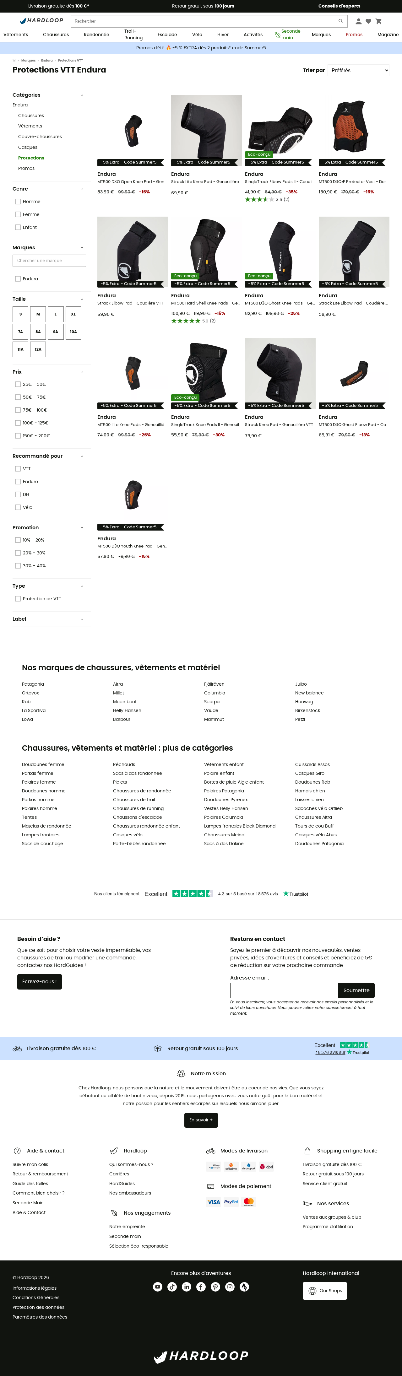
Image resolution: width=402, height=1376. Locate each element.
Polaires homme (39, 809)
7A (20, 332)
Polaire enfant (219, 773)
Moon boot (125, 702)
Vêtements (15, 35)
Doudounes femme (43, 765)
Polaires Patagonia (224, 791)
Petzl (300, 719)
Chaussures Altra (313, 817)
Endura (47, 60)
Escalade (167, 35)
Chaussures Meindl (224, 835)
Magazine (388, 35)
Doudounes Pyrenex (226, 800)
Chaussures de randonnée (142, 791)
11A (21, 349)
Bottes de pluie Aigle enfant (234, 782)
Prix (17, 372)
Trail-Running (133, 35)
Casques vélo (128, 835)
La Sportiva (34, 711)
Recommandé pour (37, 456)
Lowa (27, 719)
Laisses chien (309, 800)
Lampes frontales (40, 835)
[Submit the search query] (341, 22)
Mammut (214, 719)
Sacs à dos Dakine (224, 844)
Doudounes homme (44, 791)
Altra (118, 684)
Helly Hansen (127, 711)
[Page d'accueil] (17, 60)
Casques (27, 147)
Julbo (301, 684)
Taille (19, 299)
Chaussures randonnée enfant (146, 826)
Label (19, 619)
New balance (309, 693)
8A (38, 332)
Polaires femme (39, 782)
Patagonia (33, 684)
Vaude (211, 711)
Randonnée (96, 35)
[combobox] (50, 261)
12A (38, 349)
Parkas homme (38, 800)
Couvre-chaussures (40, 137)
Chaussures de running (138, 809)
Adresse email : (249, 977)
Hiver (223, 35)
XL (73, 314)
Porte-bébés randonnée (139, 844)
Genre (20, 189)
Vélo (197, 35)
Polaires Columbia (223, 817)
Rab (26, 702)
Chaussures (56, 35)
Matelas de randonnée (46, 826)
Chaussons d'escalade (137, 817)
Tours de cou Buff (314, 826)
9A (55, 332)
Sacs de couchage (42, 844)
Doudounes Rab (312, 782)
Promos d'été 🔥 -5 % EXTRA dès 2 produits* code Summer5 (201, 48)
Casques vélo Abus (316, 835)
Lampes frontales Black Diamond (239, 826)
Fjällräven (214, 684)
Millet (118, 693)
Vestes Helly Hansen (226, 809)
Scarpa (212, 702)
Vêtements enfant (224, 765)
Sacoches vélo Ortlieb (319, 809)
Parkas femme (37, 773)
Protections (31, 158)
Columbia (214, 693)
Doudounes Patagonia (319, 844)
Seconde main (289, 35)
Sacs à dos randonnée (137, 773)
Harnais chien (310, 791)
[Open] (83, 261)
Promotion (26, 527)
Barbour (121, 719)
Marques (321, 35)
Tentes (29, 817)
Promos (354, 35)
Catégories (27, 95)
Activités (253, 35)
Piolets (120, 782)
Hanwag (304, 702)
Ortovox (30, 693)
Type (19, 586)
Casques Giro (309, 773)
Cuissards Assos (312, 765)
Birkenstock (307, 711)
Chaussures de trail (134, 800)
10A (73, 332)
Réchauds (124, 765)
